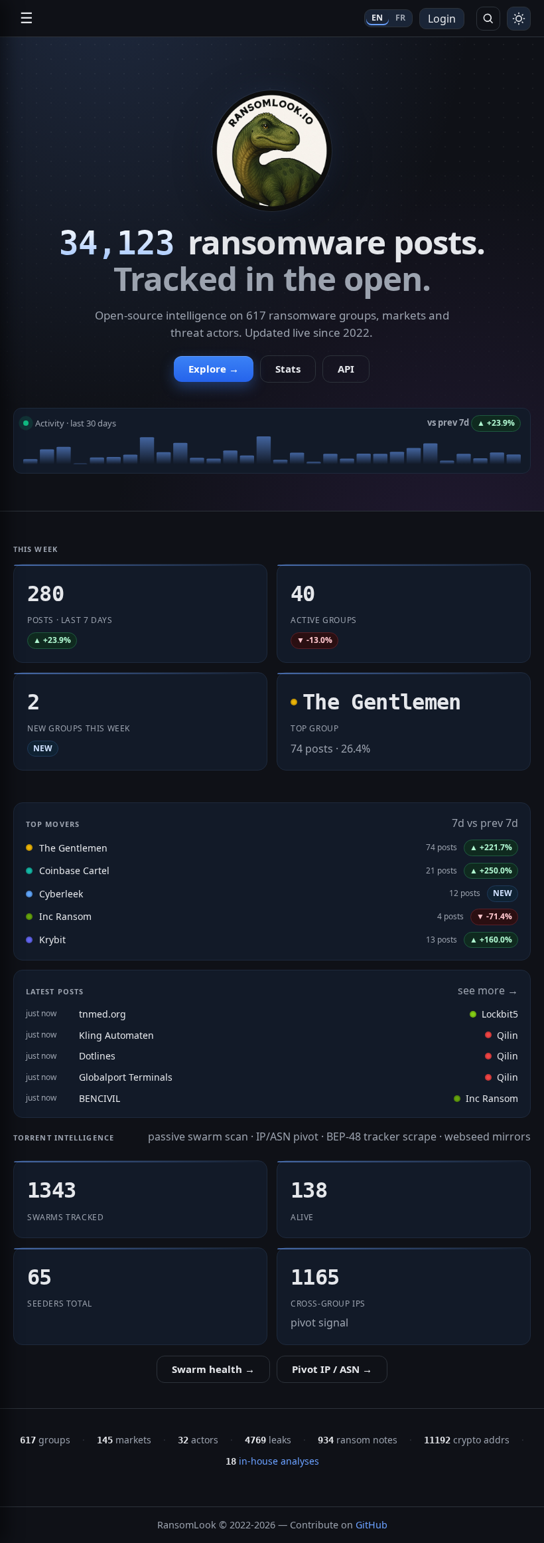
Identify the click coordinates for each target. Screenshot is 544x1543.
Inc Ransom (65, 916)
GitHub (371, 1524)
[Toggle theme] (519, 19)
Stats (288, 368)
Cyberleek (61, 893)
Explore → (213, 368)
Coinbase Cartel (74, 870)
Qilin (507, 1035)
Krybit (52, 939)
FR (400, 17)
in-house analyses (272, 1461)
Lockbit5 (500, 1014)
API (346, 368)
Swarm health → (213, 1369)
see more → (488, 990)
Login (442, 18)
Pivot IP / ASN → (332, 1369)
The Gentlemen (73, 848)
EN (377, 17)
